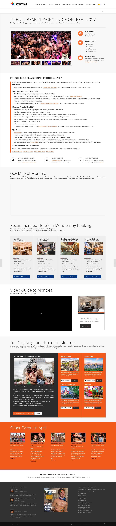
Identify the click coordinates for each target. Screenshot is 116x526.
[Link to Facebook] (102, 524)
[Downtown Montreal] (93, 364)
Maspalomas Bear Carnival (98, 443)
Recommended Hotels (26, 158)
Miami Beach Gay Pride (57, 443)
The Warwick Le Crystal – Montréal (47, 126)
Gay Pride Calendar (18, 489)
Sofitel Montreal (17, 151)
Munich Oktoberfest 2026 (84, 505)
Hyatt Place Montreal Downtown (49, 103)
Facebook (101, 162)
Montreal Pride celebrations (33, 403)
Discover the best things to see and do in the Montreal (28, 405)
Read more (12, 458)
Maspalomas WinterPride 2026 (85, 502)
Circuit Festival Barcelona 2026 (85, 510)
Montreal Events (88, 11)
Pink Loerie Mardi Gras (16, 443)
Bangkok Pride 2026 (82, 497)
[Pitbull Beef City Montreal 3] (36, 63)
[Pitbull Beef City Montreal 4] (56, 63)
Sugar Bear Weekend (76, 96)
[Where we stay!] (47, 160)
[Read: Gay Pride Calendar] (12, 491)
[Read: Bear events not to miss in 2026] (12, 511)
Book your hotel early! (91, 62)
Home (74, 11)
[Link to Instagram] (104, 524)
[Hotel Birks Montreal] (22, 248)
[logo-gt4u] (20, 4)
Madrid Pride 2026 (82, 500)
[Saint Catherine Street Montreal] (34, 371)
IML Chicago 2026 (82, 498)
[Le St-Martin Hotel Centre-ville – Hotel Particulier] (93, 248)
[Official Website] (81, 160)
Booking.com (16, 258)
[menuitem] (41, 4)
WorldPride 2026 (81, 495)
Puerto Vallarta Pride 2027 (84, 507)
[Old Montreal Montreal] (70, 364)
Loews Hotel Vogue (56, 160)
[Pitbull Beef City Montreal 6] (46, 63)
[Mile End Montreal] (93, 392)
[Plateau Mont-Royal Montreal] (70, 392)
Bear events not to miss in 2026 (21, 510)
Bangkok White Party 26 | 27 (84, 512)
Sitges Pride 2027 (82, 493)
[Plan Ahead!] (80, 57)
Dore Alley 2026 (81, 509)
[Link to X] (100, 524)
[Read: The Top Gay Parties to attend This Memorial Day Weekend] (12, 500)
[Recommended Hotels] (13, 160)
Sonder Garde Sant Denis (50, 87)
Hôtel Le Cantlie (28, 151)
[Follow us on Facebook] (56, 511)
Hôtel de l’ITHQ (34, 142)
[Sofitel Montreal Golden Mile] (46, 248)
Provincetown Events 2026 (84, 503)
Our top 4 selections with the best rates (27, 162)
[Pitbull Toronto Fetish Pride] (115, 263)
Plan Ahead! (90, 56)
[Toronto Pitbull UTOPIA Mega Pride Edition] (1, 263)
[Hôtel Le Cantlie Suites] (70, 248)
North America (80, 11)
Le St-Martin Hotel (39, 151)
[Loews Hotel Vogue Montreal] (91, 313)
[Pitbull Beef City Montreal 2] (26, 63)
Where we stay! (57, 158)
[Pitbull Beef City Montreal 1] (41, 45)
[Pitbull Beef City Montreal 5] (67, 63)
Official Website (91, 158)
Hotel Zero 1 (50, 151)
